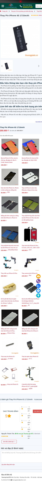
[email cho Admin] (38, 276)
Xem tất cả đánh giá (9, 441)
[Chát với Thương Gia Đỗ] (38, 291)
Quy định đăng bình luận (8, 464)
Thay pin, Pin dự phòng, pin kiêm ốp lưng (22, 11)
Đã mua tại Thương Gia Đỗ (24, 433)
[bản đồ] (38, 295)
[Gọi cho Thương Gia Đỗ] (38, 281)
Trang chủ (5, 11)
